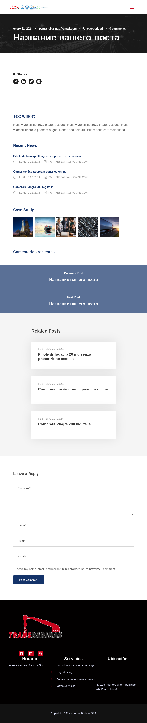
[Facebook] (21, 653)
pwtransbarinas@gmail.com (58, 28)
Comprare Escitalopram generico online (39, 171)
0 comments (117, 28)
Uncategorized (93, 28)
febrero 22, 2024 (29, 162)
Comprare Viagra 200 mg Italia (33, 187)
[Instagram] (40, 653)
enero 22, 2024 (22, 28)
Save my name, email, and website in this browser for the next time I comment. (66, 569)
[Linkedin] (31, 653)
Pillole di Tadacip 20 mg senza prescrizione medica (47, 156)
